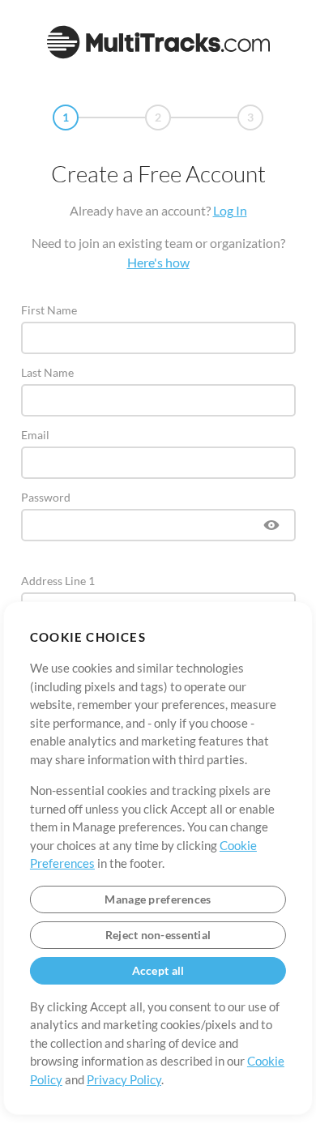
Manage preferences (158, 899)
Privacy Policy (124, 1079)
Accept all (158, 970)
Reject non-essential (158, 935)
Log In (230, 210)
